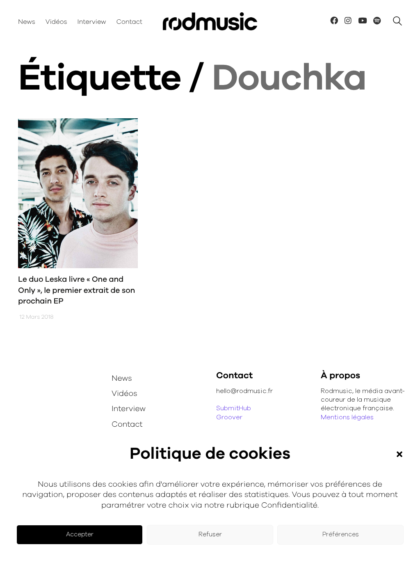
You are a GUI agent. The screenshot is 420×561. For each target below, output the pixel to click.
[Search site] (397, 22)
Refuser (210, 534)
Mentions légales (347, 417)
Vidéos (124, 394)
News (122, 378)
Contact (127, 424)
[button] (399, 454)
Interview (129, 409)
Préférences (340, 534)
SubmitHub (233, 408)
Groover (229, 417)
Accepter (80, 534)
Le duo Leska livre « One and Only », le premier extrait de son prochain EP (76, 290)
